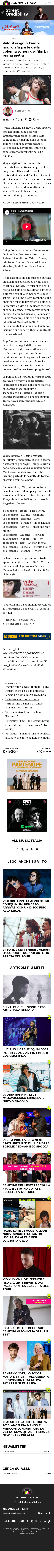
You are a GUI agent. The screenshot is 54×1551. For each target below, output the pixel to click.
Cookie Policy (14, 1529)
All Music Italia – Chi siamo (11, 1528)
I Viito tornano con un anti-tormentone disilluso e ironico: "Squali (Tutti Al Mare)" (24, 703)
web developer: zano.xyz (27, 1533)
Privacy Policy (45, 1528)
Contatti (25, 1528)
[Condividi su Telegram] (30, 119)
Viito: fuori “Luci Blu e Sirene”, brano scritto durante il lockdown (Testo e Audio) (27, 725)
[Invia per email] (38, 119)
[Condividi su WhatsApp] (17, 119)
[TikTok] (49, 1521)
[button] (34, 119)
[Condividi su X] (25, 119)
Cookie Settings (39, 1529)
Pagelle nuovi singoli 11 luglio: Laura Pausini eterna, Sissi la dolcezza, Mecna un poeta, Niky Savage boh (27, 690)
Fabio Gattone (22, 111)
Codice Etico (34, 1528)
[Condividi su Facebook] (21, 119)
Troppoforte (23, 459)
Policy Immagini (26, 1529)
